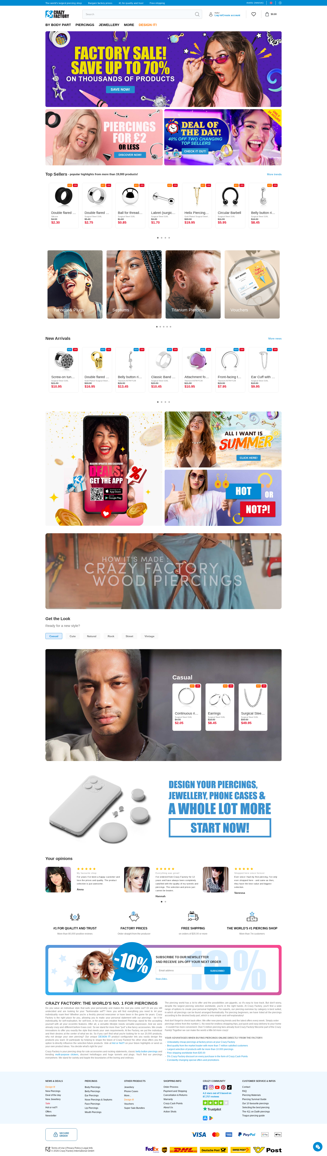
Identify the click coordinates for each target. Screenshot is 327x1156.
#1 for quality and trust (131, 3)
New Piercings (52, 1091)
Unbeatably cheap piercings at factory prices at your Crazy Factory (201, 1042)
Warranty (168, 1099)
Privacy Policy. (161, 979)
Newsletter (50, 1115)
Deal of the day (53, 1095)
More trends (274, 174)
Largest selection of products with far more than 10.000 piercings (200, 1049)
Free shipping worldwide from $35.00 (186, 1053)
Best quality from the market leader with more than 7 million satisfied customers (207, 1045)
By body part (58, 25)
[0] (253, 14)
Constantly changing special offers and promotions (193, 1060)
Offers (48, 1111)
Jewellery (109, 25)
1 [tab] (154, 100)
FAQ (244, 1091)
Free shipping (157, 3)
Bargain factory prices (100, 3)
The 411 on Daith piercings (256, 1111)
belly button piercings (147, 1051)
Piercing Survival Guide (254, 1099)
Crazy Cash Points (173, 1103)
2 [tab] (159, 100)
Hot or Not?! (118, 1043)
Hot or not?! (51, 1107)
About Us (168, 1107)
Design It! (148, 25)
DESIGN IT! (104, 1036)
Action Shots (170, 1111)
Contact (246, 1087)
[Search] (197, 14)
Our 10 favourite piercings (255, 1103)
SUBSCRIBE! (217, 971)
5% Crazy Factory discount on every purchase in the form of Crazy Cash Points (207, 1056)
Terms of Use (58, 1148)
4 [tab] (169, 100)
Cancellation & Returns (175, 1095)
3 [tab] (164, 100)
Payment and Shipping (175, 1091)
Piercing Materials (251, 1095)
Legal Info (88, 1148)
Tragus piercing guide (253, 1115)
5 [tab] (173, 100)
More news (275, 338)
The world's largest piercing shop (63, 3)
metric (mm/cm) (255, 3)
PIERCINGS (85, 25)
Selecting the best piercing (255, 1107)
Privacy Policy (73, 1148)
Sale (47, 1103)
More (129, 25)
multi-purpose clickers (67, 1054)
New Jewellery (53, 1099)
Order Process (171, 1087)
